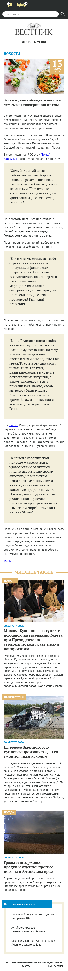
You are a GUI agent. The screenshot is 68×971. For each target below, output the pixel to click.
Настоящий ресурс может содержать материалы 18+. (33, 916)
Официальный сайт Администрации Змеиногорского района (33, 942)
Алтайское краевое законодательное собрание (28, 929)
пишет (13, 425)
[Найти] (63, 14)
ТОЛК (7, 561)
